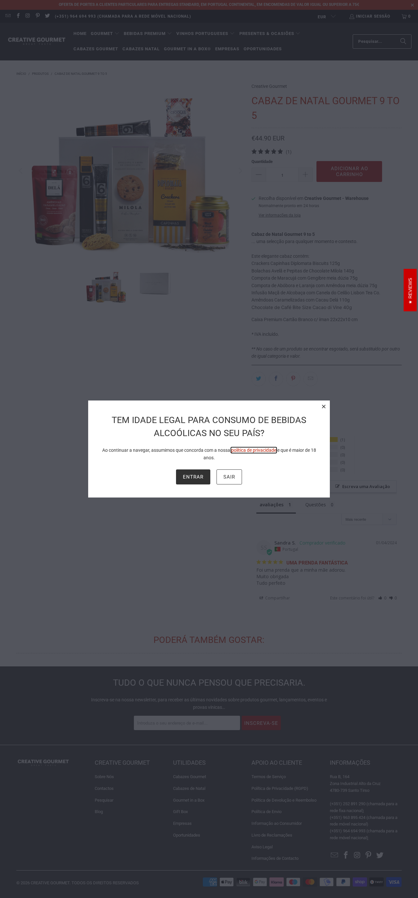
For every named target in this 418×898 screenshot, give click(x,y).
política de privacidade (253, 450)
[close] (324, 406)
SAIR (229, 477)
